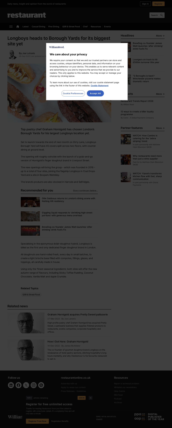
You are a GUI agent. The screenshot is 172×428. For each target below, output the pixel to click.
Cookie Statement (99, 85)
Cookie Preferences (73, 93)
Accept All (95, 93)
